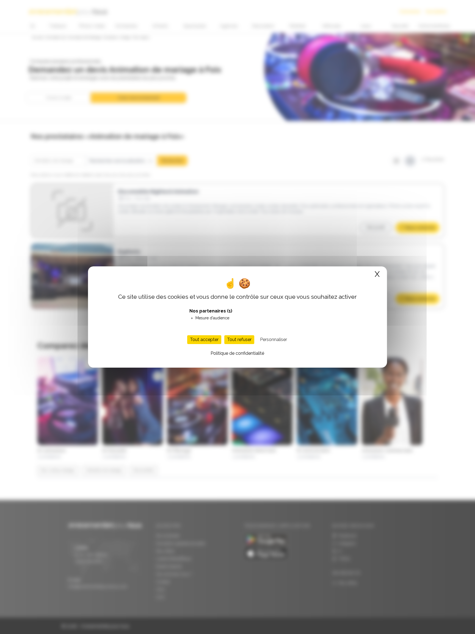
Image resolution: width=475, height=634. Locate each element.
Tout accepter (204, 339)
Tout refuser (239, 339)
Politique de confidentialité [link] (237, 353)
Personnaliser (273, 339)
